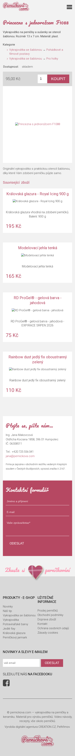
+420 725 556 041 (23, 451)
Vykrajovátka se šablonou (25, 49)
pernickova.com (20, 712)
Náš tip (7, 611)
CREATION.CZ (47, 727)
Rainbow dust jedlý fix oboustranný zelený (37, 374)
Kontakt (42, 624)
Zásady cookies (48, 632)
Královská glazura (14, 633)
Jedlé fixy (9, 628)
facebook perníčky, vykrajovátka (6, 683)
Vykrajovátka (11, 620)
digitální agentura (27, 727)
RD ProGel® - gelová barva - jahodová (37, 317)
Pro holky (52, 58)
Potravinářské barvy (15, 624)
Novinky (8, 606)
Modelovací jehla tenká (37, 262)
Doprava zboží (47, 619)
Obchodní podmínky (50, 615)
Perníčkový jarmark (15, 637)
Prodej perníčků (48, 610)
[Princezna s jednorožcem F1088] (37, 124)
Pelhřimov (63, 727)
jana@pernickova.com (20, 456)
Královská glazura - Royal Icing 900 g (37, 210)
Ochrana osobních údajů (53, 628)
